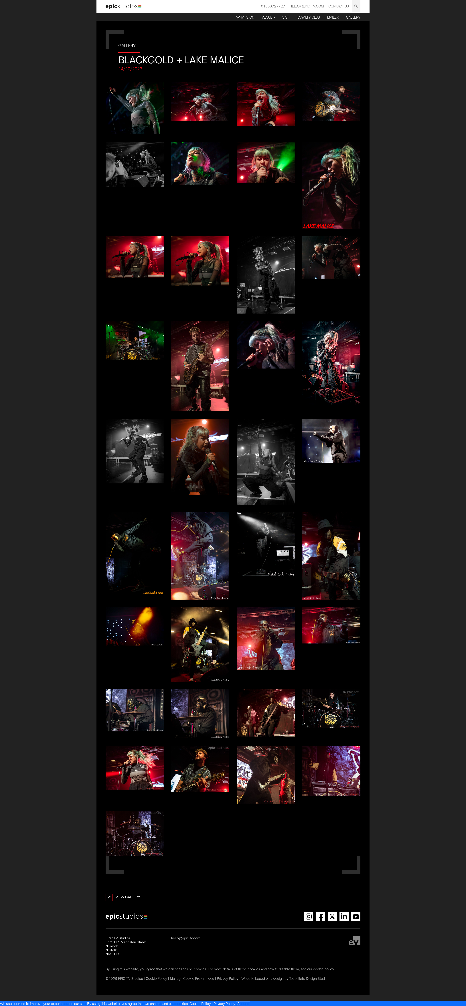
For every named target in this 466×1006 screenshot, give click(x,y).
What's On (245, 17)
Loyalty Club (308, 17)
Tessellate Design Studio (308, 979)
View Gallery (124, 897)
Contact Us (338, 6)
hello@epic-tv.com (307, 6)
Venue (267, 17)
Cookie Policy (200, 1004)
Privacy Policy (224, 1004)
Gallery (353, 17)
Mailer (333, 17)
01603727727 (273, 6)
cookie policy (323, 969)
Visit (286, 17)
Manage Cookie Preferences (192, 979)
